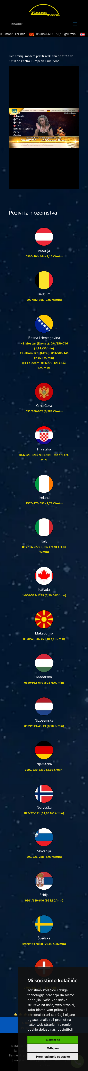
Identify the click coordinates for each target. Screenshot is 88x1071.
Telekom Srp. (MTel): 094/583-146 (44, 353)
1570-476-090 (35, 503)
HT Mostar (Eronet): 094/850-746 (44, 343)
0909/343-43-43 (35, 726)
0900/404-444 (35, 256)
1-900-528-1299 (33, 595)
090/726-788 (35, 857)
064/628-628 (27, 455)
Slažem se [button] (53, 1039)
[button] (21, 186)
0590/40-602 (52, 34)
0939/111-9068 (32, 944)
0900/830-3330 (35, 770)
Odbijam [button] (53, 1048)
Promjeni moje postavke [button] (53, 1056)
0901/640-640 (34, 900)
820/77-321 (32, 813)
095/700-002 (34, 411)
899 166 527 (30, 547)
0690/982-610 (33, 682)
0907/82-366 (35, 300)
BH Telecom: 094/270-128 (40, 363)
